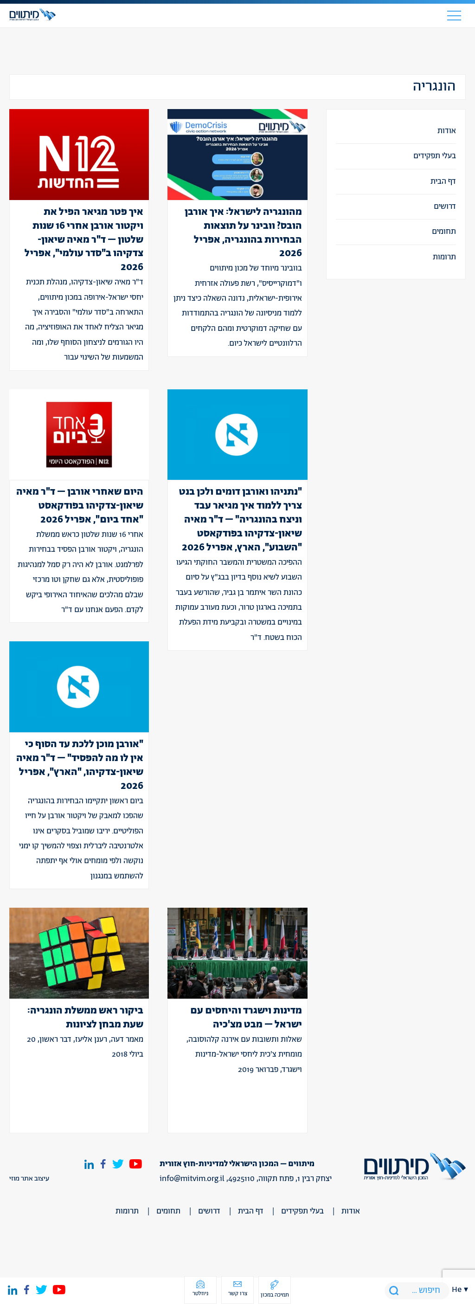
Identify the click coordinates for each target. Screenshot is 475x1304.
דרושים (445, 206)
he (457, 1289)
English (460, 823)
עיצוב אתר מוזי (29, 1178)
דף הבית (443, 181)
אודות (446, 130)
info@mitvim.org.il (192, 1178)
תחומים (444, 231)
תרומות (444, 257)
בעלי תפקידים (434, 155)
